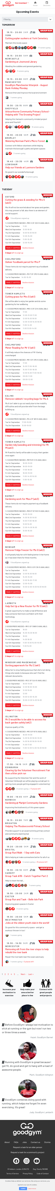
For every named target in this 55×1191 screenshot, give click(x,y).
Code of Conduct (43, 1174)
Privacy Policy (28, 1174)
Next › (23, 974)
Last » (31, 974)
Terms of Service (12, 1174)
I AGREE (23, 1188)
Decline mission (28, 248)
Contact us (35, 1142)
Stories (47, 1142)
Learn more (32, 1188)
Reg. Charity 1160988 (40, 1169)
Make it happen (13, 248)
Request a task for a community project (27, 1152)
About (7, 1142)
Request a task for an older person (27, 1147)
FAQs (16, 1142)
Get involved (21, 3)
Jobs (24, 1142)
